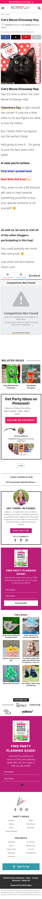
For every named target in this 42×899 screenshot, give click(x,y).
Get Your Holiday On (21, 7)
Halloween (11, 853)
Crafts (30, 820)
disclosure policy (29, 32)
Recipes (11, 820)
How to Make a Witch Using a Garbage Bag (31, 684)
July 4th (31, 849)
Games (11, 824)
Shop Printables (11, 831)
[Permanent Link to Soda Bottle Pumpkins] (31, 382)
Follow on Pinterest (21, 420)
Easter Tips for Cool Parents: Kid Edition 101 (31, 636)
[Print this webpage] (36, 37)
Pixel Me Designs (24, 885)
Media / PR (26, 880)
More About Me (21, 531)
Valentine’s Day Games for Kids (11, 659)
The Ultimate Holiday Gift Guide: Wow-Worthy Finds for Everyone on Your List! (31, 660)
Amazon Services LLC (34, 890)
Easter (11, 845)
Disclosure (16, 880)
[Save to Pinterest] (26, 37)
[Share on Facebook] (5, 37)
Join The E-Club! (20, 2)
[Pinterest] (21, 540)
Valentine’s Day (11, 107)
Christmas (11, 856)
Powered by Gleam (22, 333)
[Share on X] (16, 37)
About (28, 878)
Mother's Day (31, 845)
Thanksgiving (30, 853)
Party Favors (30, 824)
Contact (35, 878)
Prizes (11, 828)
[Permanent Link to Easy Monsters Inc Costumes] (11, 382)
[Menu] (2, 8)
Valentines (11, 842)
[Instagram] (26, 540)
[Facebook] (15, 540)
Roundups (30, 828)
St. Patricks (31, 842)
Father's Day (11, 849)
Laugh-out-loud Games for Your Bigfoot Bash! (11, 636)
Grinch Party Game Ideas (11, 683)
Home (21, 465)
